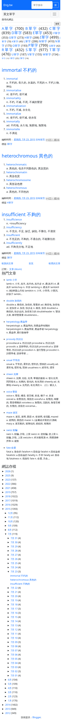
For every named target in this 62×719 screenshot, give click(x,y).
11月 (10, 517)
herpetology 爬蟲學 (16, 321)
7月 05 (14, 658)
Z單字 (22, 58)
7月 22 (14, 587)
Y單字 (12, 58)
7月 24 (14, 567)
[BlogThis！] (50, 140)
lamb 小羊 (11, 279)
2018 (8, 496)
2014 (8, 704)
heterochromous (16, 188)
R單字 (8, 49)
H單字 (28, 37)
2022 (8, 483)
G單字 (12, 37)
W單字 (47, 54)
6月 (10, 679)
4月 (10, 688)
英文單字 (9, 14)
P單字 (33, 45)
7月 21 (14, 592)
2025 (8, 475)
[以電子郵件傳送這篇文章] (47, 140)
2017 (8, 500)
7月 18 (14, 604)
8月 (10, 529)
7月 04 (14, 663)
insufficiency (14, 227)
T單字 (54, 49)
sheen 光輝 (12, 374)
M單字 (43, 41)
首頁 (31, 263)
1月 (10, 700)
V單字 (31, 54)
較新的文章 (7, 263)
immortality (13, 98)
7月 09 (14, 642)
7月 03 (14, 667)
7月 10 (14, 638)
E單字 (37, 32)
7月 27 (14, 554)
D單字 (17, 32)
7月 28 (14, 550)
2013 (8, 709)
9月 (10, 525)
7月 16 (14, 612)
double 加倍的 (13, 300)
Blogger (36, 717)
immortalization (16, 106)
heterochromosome (18, 180)
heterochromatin (16, 172)
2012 (8, 713)
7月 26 (14, 559)
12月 (10, 513)
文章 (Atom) (15, 269)
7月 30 (14, 542)
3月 (10, 692)
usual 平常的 (13, 360)
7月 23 (14, 571)
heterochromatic (16, 164)
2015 (8, 508)
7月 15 (14, 617)
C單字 (54, 28)
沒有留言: (41, 139)
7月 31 (14, 538)
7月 (10, 534)
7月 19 (14, 600)
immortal (12, 78)
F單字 (56, 33)
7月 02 (14, 671)
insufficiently (14, 243)
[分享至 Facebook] (55, 140)
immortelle (13, 129)
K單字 (15, 41)
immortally (13, 121)
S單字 (31, 49)
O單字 (16, 46)
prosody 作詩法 (14, 339)
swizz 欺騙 (11, 430)
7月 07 (14, 650)
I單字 (44, 37)
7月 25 (14, 563)
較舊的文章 (54, 263)
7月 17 (14, 608)
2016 (8, 504)
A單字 (7, 28)
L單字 (27, 41)
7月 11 (14, 633)
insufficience (14, 219)
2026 (8, 471)
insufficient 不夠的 (21, 214)
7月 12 (14, 629)
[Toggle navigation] (54, 14)
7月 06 (14, 654)
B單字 (31, 28)
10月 (10, 521)
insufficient (13, 235)
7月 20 (14, 596)
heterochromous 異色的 (27, 156)
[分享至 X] (52, 140)
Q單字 (52, 45)
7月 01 (14, 675)
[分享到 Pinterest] (58, 140)
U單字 (15, 54)
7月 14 (14, 621)
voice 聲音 (11, 391)
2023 (8, 479)
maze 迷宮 (11, 412)
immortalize (13, 113)
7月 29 (14, 546)
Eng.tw (8, 5)
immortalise (13, 90)
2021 (8, 488)
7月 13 (14, 625)
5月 (10, 683)
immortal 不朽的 (19, 70)
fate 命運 (11, 447)
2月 (10, 696)
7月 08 (14, 646)
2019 (8, 492)
